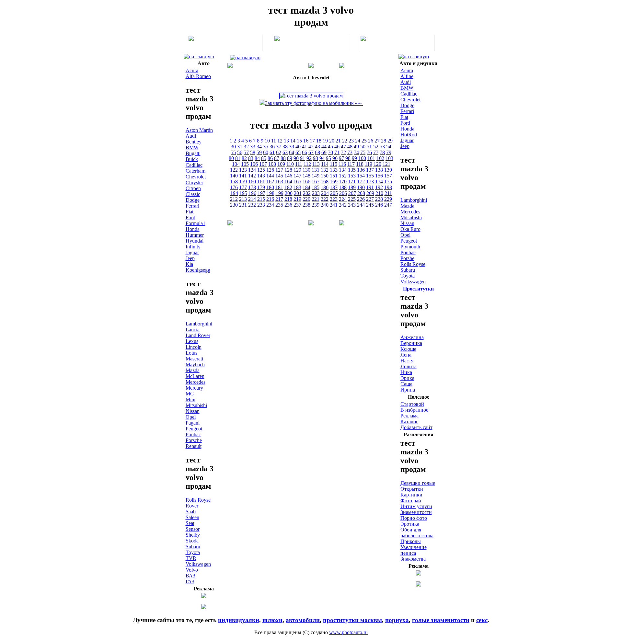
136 (361, 170)
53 (382, 146)
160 (252, 181)
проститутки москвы (352, 620)
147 (297, 175)
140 (234, 175)
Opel (191, 417)
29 (390, 140)
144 (270, 175)
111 (298, 164)
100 (362, 158)
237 (297, 205)
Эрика (407, 378)
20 (331, 140)
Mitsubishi (196, 405)
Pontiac (193, 434)
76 (369, 152)
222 (324, 199)
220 (306, 199)
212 (234, 199)
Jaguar (192, 252)
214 (252, 199)
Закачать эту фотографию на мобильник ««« (314, 103)
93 (315, 158)
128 (288, 170)
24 (357, 140)
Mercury (194, 388)
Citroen (193, 188)
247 (388, 205)
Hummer (195, 235)
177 (243, 187)
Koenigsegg (198, 270)
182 (288, 187)
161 (261, 181)
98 (348, 158)
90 (296, 158)
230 (234, 205)
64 (291, 152)
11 (273, 140)
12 (279, 140)
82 (244, 158)
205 (334, 193)
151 (334, 175)
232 (252, 205)
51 (369, 146)
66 (304, 152)
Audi (191, 136)
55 (233, 152)
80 (231, 158)
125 (261, 170)
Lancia (193, 329)
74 (356, 152)
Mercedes (195, 382)
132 (324, 170)
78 (382, 152)
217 (279, 199)
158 (234, 181)
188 (343, 187)
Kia (189, 264)
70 (330, 152)
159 (243, 181)
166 (306, 181)
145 (279, 175)
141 (243, 175)
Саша (406, 384)
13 (286, 140)
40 (298, 146)
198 (270, 193)
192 (379, 187)
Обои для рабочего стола (416, 532)
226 (361, 199)
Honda (193, 229)
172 (361, 181)
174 (379, 181)
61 (272, 152)
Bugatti (193, 153)
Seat (190, 523)
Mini (190, 399)
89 (289, 158)
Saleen (192, 517)
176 (234, 187)
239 (315, 205)
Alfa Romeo (198, 76)
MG (190, 393)
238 (306, 205)
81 (237, 158)
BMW (192, 147)
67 (311, 152)
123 (243, 170)
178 (252, 187)
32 (246, 146)
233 (261, 205)
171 (352, 181)
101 (371, 158)
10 (267, 140)
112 (307, 164)
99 (354, 158)
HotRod (408, 134)
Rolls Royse (198, 500)
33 (252, 146)
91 (302, 158)
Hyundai (194, 241)
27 (377, 140)
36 (272, 146)
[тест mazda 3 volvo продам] (199, 56)
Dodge (193, 200)
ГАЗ (190, 581)
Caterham (195, 171)
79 (388, 152)
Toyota (193, 552)
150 (324, 175)
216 (270, 199)
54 (388, 146)
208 (361, 193)
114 (324, 164)
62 (278, 152)
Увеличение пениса (413, 550)
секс (482, 620)
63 (285, 152)
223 (334, 199)
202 (307, 193)
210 (379, 193)
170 (343, 181)
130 (306, 170)
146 (288, 175)
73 (349, 152)
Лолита (408, 366)
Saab (191, 511)
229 (388, 199)
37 (278, 146)
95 (328, 158)
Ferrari (192, 206)
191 (370, 187)
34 (259, 146)
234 (270, 205)
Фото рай (410, 500)
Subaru (193, 546)
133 (334, 170)
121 (386, 164)
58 (252, 152)
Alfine (406, 76)
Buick (192, 159)
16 (305, 140)
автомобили (303, 620)
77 (375, 152)
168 (324, 181)
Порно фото (413, 518)
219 (297, 199)
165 (297, 181)
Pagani (193, 423)
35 (265, 146)
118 (359, 164)
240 (324, 205)
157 (388, 175)
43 (317, 146)
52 (375, 146)
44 (324, 146)
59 (259, 152)
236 (288, 205)
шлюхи (272, 620)
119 (368, 164)
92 (309, 158)
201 (298, 193)
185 (315, 187)
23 (351, 140)
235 (279, 205)
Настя (406, 360)
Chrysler (194, 182)
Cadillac (194, 165)
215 (261, 199)
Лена (405, 355)
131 (315, 170)
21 (338, 140)
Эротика (409, 524)
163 (279, 181)
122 (234, 170)
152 (343, 175)
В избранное (414, 410)
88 (283, 158)
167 (315, 181)
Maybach (195, 364)
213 (243, 199)
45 (330, 146)
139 (388, 170)
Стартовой (412, 404)
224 (343, 199)
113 (316, 164)
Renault (194, 446)
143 (261, 175)
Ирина (407, 390)
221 (315, 199)
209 (370, 193)
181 (279, 187)
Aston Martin (199, 130)
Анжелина (412, 337)
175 (388, 181)
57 (246, 152)
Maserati (194, 358)
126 (270, 170)
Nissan (193, 411)
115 (333, 164)
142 (252, 175)
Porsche (194, 440)
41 (304, 146)
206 (343, 193)
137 (370, 170)
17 (312, 140)
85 (263, 158)
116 (342, 164)
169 (334, 181)
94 (322, 158)
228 (379, 199)
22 (344, 140)
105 (245, 164)
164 (288, 181)
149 (315, 175)
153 (352, 175)
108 (272, 164)
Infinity (193, 246)
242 (343, 205)
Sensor (193, 529)
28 (383, 140)
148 (306, 175)
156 (379, 175)
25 (364, 140)
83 (250, 158)
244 (361, 205)
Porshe (407, 258)
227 (370, 199)
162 (270, 181)
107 (263, 164)
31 (239, 146)
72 (343, 152)
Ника (406, 372)
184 (306, 187)
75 (362, 152)
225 (352, 199)
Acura (192, 70)
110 (290, 164)
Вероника (411, 343)
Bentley (194, 141)
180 (270, 187)
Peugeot (194, 428)
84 (257, 158)
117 (351, 164)
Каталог (409, 421)
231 (243, 205)
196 (252, 193)
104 (236, 164)
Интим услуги (416, 506)
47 (343, 146)
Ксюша (408, 349)
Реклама (409, 415)
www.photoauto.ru (348, 632)
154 (361, 175)
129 (297, 170)
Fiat (189, 211)
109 (281, 164)
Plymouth (410, 246)
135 (352, 170)
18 (318, 140)
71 (337, 152)
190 (361, 187)
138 (379, 170)
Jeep (190, 258)
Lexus (192, 341)
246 (379, 205)
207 (352, 193)
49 (356, 146)
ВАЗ (190, 575)
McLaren (195, 376)
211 (388, 193)
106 (254, 164)
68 (317, 152)
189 (352, 187)
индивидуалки (238, 620)
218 (288, 199)
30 (233, 146)
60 (265, 152)
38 (285, 146)
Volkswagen (198, 564)
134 (343, 170)
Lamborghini (199, 323)
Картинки (411, 494)
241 (334, 205)
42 (311, 146)
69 (324, 152)
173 (370, 181)
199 (279, 193)
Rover (192, 505)
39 (291, 146)
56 (239, 152)
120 (377, 164)
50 (362, 146)
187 (334, 187)
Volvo (192, 570)
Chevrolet (196, 176)
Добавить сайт (416, 427)
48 (349, 146)
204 (325, 193)
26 (370, 140)
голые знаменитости (440, 620)
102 (380, 158)
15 (299, 140)
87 (276, 158)
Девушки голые (417, 483)
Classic (193, 194)
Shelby (193, 535)
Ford (190, 217)
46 (337, 146)
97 (341, 158)
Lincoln (194, 347)
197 (261, 193)
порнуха (397, 620)
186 (324, 187)
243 (352, 205)
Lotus (191, 353)
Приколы (410, 541)
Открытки (411, 489)
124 (252, 170)
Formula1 (195, 223)
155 (370, 175)
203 (316, 193)
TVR (191, 558)
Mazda (193, 370)
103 (389, 158)
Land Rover (198, 335)
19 (325, 140)
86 (270, 158)
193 (388, 187)
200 (289, 193)
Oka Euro (410, 229)
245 (370, 205)
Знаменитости (416, 512)
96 (335, 158)
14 (292, 140)
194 (234, 193)
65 (298, 152)
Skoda (192, 540)
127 (279, 170)
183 (297, 187)
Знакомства (413, 559)
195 (243, 193)
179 (261, 187)
